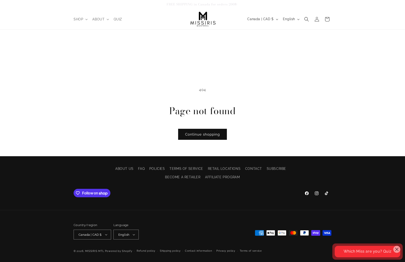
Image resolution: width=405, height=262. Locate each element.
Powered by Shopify (118, 251)
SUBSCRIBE (276, 169)
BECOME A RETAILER (182, 177)
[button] (80, 19)
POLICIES (157, 169)
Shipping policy (170, 250)
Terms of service (251, 250)
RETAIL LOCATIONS (224, 169)
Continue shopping (202, 134)
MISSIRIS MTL (94, 251)
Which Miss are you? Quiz (367, 251)
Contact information (198, 250)
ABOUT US (124, 169)
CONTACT (253, 169)
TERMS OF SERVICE (186, 169)
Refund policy (146, 250)
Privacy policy (225, 250)
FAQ (141, 169)
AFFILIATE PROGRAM (222, 177)
